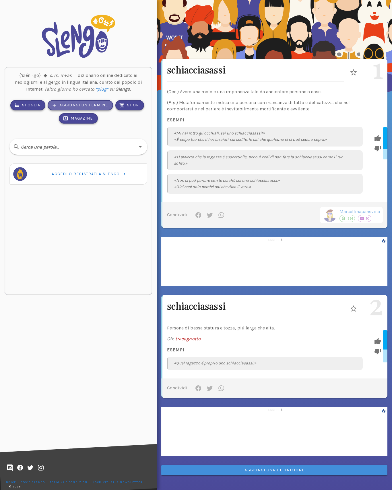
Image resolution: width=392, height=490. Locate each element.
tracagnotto (188, 338)
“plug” (102, 89)
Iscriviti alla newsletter (118, 482)
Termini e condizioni (69, 482)
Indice (10, 482)
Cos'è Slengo (33, 482)
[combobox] (78, 147)
